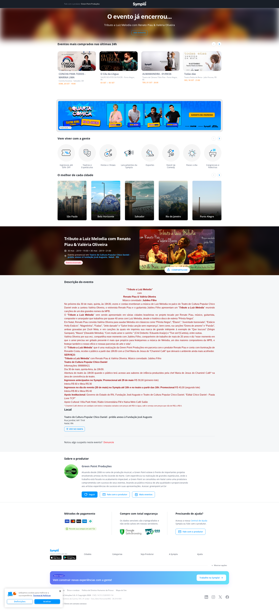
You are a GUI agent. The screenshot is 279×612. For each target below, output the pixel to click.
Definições (19, 601)
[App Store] (56, 558)
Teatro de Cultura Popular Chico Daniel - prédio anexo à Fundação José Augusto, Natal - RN (99, 255)
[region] (34, 597)
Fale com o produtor (117, 494)
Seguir (92, 494)
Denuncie (108, 442)
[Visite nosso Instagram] (213, 597)
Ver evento (139, 32)
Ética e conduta (73, 590)
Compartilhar (179, 269)
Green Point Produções (90, 4)
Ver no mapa (76, 429)
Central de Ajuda (199, 520)
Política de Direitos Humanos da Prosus (98, 590)
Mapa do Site (121, 590)
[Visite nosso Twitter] (220, 597)
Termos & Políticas (42, 595)
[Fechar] (60, 591)
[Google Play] (69, 558)
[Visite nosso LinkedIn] (206, 597)
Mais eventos (145, 494)
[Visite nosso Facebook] (227, 597)
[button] (12, 594)
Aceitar (47, 601)
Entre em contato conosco (75, 603)
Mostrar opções (220, 565)
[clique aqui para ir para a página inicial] (139, 4)
